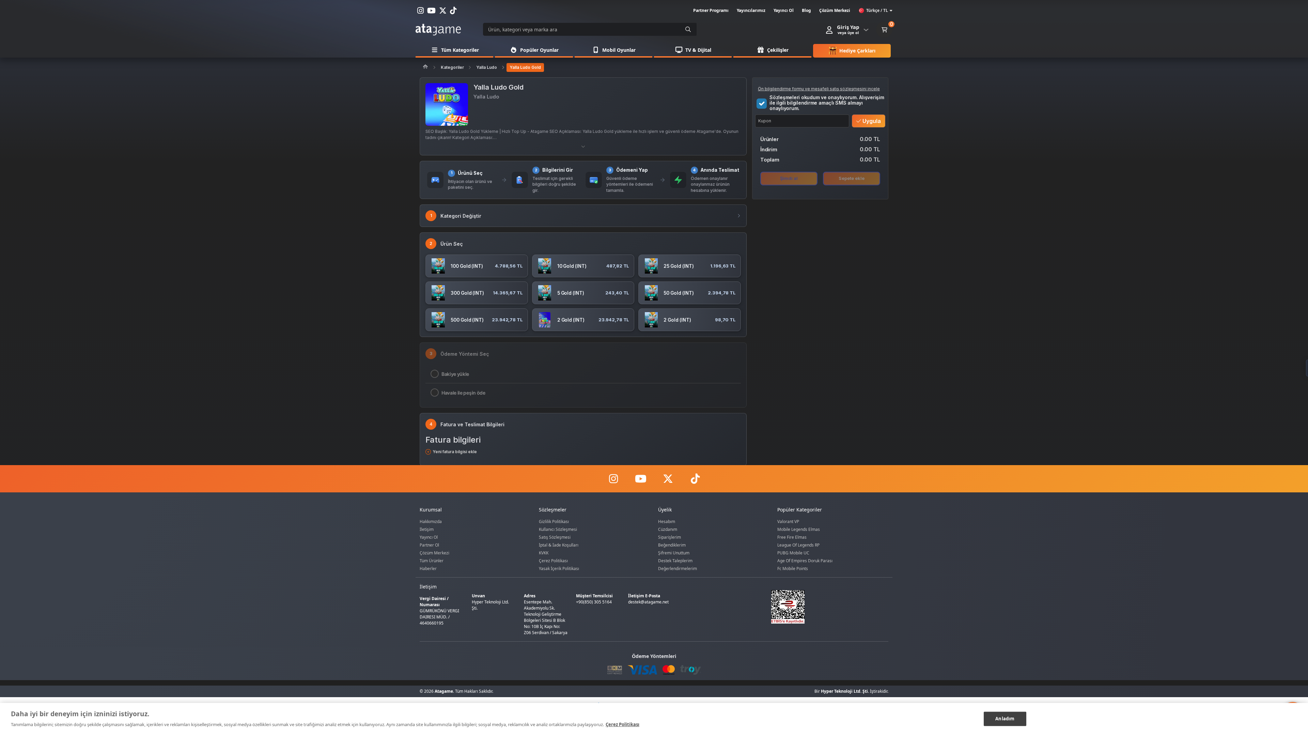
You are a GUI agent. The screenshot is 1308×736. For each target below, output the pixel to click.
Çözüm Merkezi (434, 553)
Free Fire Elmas (792, 537)
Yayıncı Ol (429, 537)
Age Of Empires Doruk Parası (804, 561)
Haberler (428, 568)
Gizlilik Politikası (554, 521)
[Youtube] (640, 479)
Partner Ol (429, 545)
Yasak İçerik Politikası (559, 568)
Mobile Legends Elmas (798, 529)
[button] (583, 146)
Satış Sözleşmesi (555, 537)
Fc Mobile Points (792, 568)
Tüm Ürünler (431, 561)
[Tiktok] (695, 479)
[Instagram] (613, 479)
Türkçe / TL (877, 10)
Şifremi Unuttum (673, 553)
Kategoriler (452, 67)
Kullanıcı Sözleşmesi (558, 529)
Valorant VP (788, 521)
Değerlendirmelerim (677, 568)
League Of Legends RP (798, 545)
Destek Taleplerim (675, 561)
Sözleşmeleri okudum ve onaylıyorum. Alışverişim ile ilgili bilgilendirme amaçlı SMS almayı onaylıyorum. (826, 103)
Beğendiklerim (672, 545)
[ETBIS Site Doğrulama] (825, 607)
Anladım (1004, 719)
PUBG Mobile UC (793, 553)
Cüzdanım (667, 529)
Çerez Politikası (553, 561)
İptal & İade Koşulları (558, 545)
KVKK (543, 553)
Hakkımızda (431, 521)
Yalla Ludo (486, 67)
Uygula (871, 121)
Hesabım (666, 521)
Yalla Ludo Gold (525, 67)
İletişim (427, 529)
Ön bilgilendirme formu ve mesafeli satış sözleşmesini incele (819, 88)
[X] (667, 479)
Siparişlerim (669, 537)
